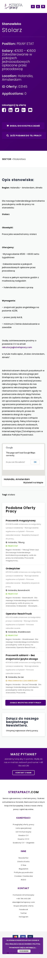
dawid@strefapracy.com (23, 902)
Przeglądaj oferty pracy (23, 824)
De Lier (21, 677)
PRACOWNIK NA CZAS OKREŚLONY (22, 680)
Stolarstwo (19, 159)
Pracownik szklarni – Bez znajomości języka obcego (22, 657)
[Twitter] (17, 110)
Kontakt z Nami (23, 772)
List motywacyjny (23, 832)
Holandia (25, 76)
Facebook (23, 909)
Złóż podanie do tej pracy (26, 135)
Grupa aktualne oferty (23, 906)
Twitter (23, 913)
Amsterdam (11, 79)
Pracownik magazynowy (21, 520)
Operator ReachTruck (19, 613)
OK (35, 462)
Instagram (23, 917)
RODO (23, 879)
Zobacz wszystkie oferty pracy (25, 703)
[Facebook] (4, 110)
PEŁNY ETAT (25, 43)
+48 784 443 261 (23, 898)
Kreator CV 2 (23, 839)
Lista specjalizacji (23, 828)
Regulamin (23, 869)
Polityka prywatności (23, 872)
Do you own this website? (15, 462)
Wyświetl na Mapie (33, 482)
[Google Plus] (24, 110)
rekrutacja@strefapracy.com (17, 347)
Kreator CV (23, 835)
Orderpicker (13, 568)
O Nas (23, 865)
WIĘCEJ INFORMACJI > (28, 948)
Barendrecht (24, 590)
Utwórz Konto (23, 861)
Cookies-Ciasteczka (23, 876)
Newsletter (23, 858)
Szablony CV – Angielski (23, 842)
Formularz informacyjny (23, 895)
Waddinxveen (24, 632)
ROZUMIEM (24, 951)
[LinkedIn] (10, 110)
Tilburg (21, 542)
